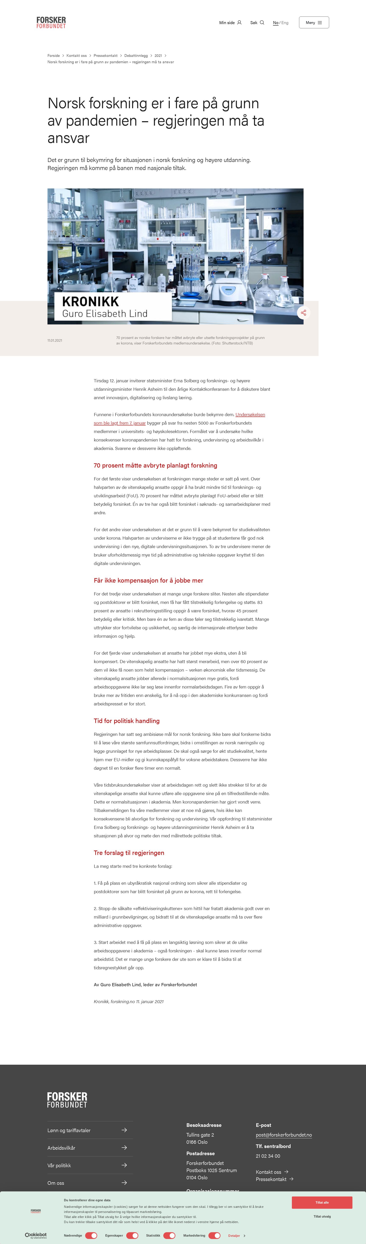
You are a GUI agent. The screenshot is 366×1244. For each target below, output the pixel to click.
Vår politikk (59, 1165)
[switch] (132, 1235)
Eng (284, 22)
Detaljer (234, 1235)
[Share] (304, 312)
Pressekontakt (271, 1178)
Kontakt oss (268, 1171)
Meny (310, 22)
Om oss (55, 1182)
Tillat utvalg (322, 1216)
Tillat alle (322, 1202)
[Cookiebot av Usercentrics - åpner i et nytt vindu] (35, 1236)
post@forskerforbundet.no (284, 1134)
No (276, 22)
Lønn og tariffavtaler (68, 1130)
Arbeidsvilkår (61, 1147)
